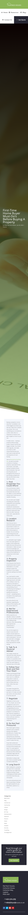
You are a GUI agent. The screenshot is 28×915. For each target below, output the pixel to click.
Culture (6, 807)
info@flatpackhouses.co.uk (15, 903)
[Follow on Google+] (10, 908)
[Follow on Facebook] (4, 908)
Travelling (6, 830)
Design (6, 809)
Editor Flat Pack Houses (10, 225)
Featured (6, 816)
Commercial (7, 802)
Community (7, 805)
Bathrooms (7, 798)
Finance (5, 227)
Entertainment (7, 814)
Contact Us (8, 20)
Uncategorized (7, 832)
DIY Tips (6, 812)
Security (6, 828)
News (5, 823)
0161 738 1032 (11, 899)
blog (5, 800)
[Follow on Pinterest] (13, 908)
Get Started (14, 860)
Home (5, 12)
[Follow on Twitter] (7, 908)
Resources (14, 12)
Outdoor (6, 825)
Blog (24, 12)
